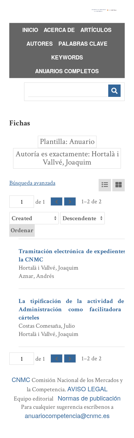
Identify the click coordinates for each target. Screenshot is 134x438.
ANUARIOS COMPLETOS (67, 71)
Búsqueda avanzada (32, 183)
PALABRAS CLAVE (83, 43)
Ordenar (22, 230)
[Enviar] (114, 91)
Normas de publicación (89, 397)
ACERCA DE (59, 30)
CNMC (21, 379)
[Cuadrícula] (118, 185)
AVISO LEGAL (87, 388)
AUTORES (39, 43)
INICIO (30, 30)
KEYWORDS (67, 57)
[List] (105, 185)
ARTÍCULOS (96, 30)
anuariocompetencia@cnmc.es (67, 415)
